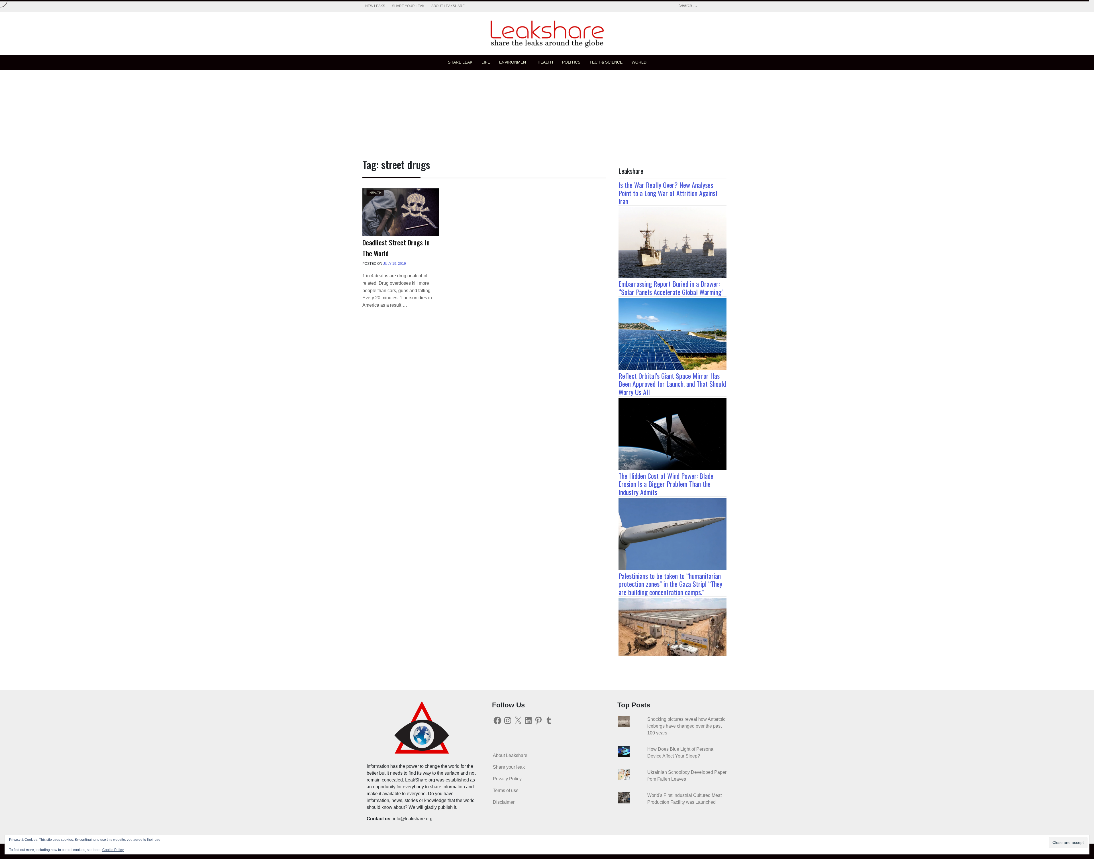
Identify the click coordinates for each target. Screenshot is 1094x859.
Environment (513, 62)
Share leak (460, 62)
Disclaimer (504, 802)
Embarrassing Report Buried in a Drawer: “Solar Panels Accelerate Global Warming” (671, 287)
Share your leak (408, 6)
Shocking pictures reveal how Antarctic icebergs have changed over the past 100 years (686, 726)
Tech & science (605, 62)
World (639, 62)
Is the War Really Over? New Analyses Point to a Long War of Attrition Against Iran (668, 193)
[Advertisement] (547, 112)
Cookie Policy (113, 850)
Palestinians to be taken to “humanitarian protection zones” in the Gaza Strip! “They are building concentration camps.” (670, 584)
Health (545, 62)
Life (485, 62)
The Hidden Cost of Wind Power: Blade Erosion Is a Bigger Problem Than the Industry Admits (666, 484)
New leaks (375, 6)
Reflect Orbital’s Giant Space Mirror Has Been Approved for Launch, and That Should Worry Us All (672, 384)
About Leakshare (448, 6)
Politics (571, 62)
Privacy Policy (507, 778)
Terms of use (506, 790)
